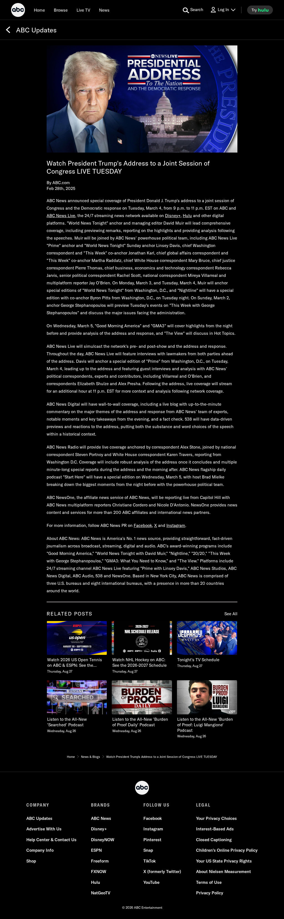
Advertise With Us (44, 829)
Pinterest (152, 839)
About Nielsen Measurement (223, 871)
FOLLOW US (156, 804)
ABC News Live (61, 215)
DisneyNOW (102, 839)
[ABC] (18, 11)
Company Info (40, 850)
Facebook (143, 525)
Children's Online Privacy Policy (227, 850)
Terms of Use (209, 882)
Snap (148, 850)
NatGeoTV (100, 892)
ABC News (101, 818)
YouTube (151, 882)
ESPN (96, 850)
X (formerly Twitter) (162, 871)
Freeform (100, 861)
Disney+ (173, 215)
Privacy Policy (209, 892)
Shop (31, 861)
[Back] (8, 30)
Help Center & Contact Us (51, 839)
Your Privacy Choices (216, 818)
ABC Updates (39, 818)
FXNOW (98, 871)
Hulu (187, 215)
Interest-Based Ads (215, 829)
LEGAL (203, 804)
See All (230, 613)
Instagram (175, 525)
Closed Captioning (214, 839)
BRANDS (100, 804)
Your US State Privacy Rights (224, 861)
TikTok (149, 861)
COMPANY (37, 804)
